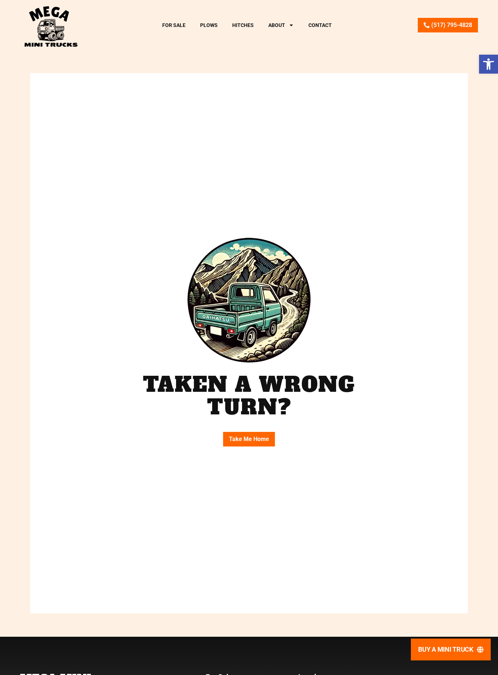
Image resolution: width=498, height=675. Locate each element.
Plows (209, 25)
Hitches (243, 25)
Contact (320, 25)
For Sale (174, 25)
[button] (488, 64)
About (276, 25)
